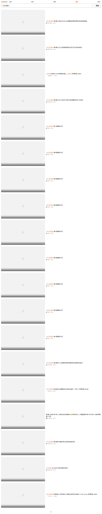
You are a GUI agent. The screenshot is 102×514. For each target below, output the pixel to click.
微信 (54, 1)
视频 (77, 1)
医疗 (32, 1)
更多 (99, 1)
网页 (10, 1)
